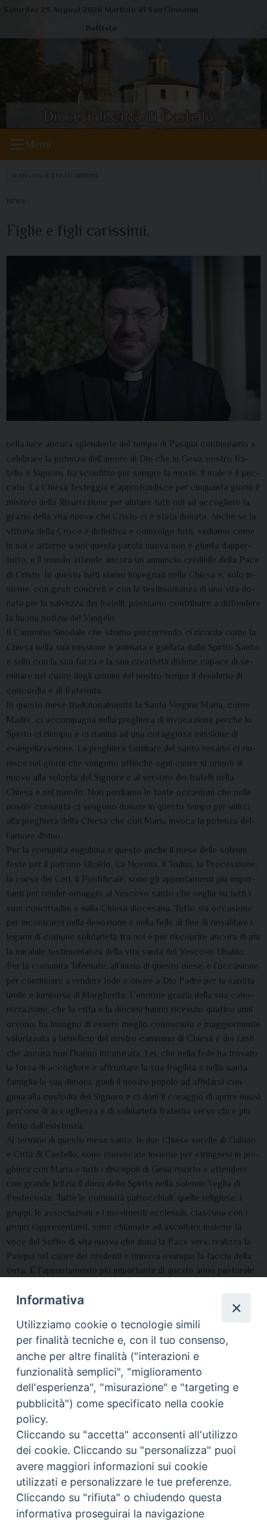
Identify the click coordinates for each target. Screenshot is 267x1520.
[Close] (236, 1307)
